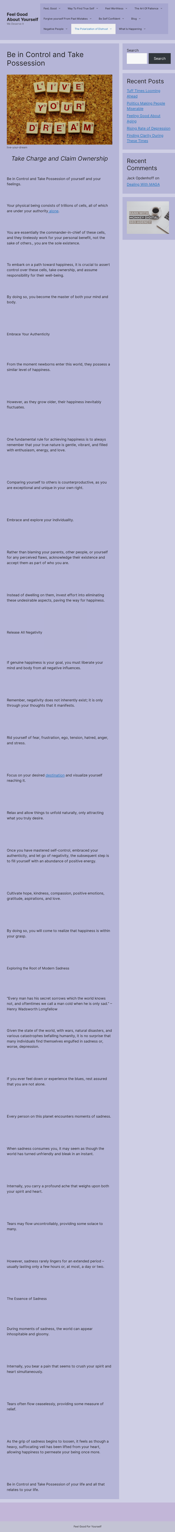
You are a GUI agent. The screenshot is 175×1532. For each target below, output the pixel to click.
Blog (134, 18)
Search (133, 50)
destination (55, 775)
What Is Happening (130, 28)
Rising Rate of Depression (148, 128)
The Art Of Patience (146, 8)
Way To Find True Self (81, 8)
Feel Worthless (114, 8)
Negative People (54, 28)
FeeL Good (50, 8)
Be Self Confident (109, 18)
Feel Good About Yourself (22, 17)
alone (53, 211)
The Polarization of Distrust (91, 28)
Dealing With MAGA (143, 184)
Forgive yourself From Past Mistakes (66, 18)
